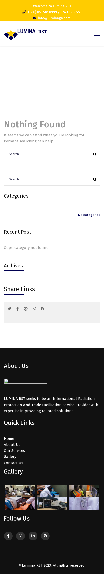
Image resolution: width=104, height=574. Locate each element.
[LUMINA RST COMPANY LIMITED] (25, 34)
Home (45, 80)
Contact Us (13, 463)
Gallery (10, 456)
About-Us (12, 444)
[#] (9, 309)
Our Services (14, 450)
